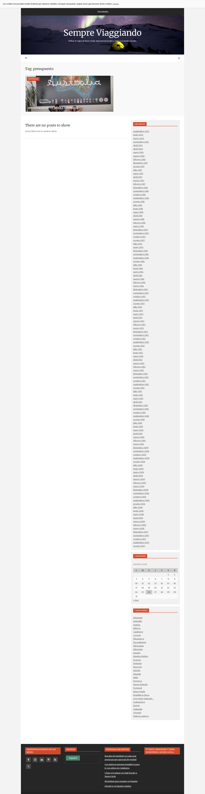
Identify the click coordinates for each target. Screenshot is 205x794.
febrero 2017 (139, 184)
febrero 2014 (139, 282)
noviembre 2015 (141, 233)
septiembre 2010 (141, 416)
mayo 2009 (138, 472)
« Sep (135, 600)
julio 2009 (138, 465)
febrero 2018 (139, 159)
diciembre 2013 (140, 289)
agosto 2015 (139, 240)
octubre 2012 (139, 338)
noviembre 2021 (141, 142)
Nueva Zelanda (140, 684)
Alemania (137, 617)
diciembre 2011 (140, 374)
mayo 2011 (138, 398)
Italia (135, 677)
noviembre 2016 (141, 191)
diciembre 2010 (140, 405)
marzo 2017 (138, 180)
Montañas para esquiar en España (121, 781)
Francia (137, 660)
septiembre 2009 (141, 458)
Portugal (137, 688)
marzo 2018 (138, 156)
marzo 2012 (138, 363)
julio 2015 (137, 244)
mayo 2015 (138, 247)
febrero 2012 (139, 367)
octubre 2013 (139, 296)
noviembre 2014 (141, 254)
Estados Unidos (140, 656)
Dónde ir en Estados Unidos (118, 786)
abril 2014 (137, 275)
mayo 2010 (138, 430)
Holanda (137, 663)
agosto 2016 (139, 201)
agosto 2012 (139, 346)
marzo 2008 (139, 521)
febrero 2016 (139, 223)
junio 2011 (138, 395)
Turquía (137, 712)
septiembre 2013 (141, 300)
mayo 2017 (138, 173)
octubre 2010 (139, 412)
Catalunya (138, 632)
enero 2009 (138, 486)
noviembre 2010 (141, 409)
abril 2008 (138, 518)
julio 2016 (137, 205)
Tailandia (137, 709)
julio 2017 (137, 170)
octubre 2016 (139, 194)
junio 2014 (138, 268)
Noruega (137, 681)
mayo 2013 (138, 314)
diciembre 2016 (140, 187)
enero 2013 (138, 328)
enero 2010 (138, 444)
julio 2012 (137, 349)
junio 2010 (138, 426)
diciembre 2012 (140, 331)
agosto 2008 (139, 504)
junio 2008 (138, 511)
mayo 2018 (138, 152)
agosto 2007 (139, 546)
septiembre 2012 (141, 342)
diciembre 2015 (140, 230)
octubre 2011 (139, 381)
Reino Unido (139, 691)
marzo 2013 (138, 321)
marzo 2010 (138, 437)
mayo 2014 (138, 272)
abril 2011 (137, 402)
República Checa (141, 695)
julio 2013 (137, 307)
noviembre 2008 (141, 493)
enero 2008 (138, 528)
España (136, 653)
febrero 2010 (139, 440)
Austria (136, 625)
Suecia (136, 705)
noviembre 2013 (141, 293)
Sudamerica (139, 702)
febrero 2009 (139, 483)
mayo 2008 (138, 514)
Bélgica (136, 628)
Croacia (137, 635)
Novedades (102, 11)
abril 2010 (137, 433)
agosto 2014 (139, 261)
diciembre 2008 (140, 490)
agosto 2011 (138, 388)
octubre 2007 (139, 539)
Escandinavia (139, 642)
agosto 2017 (138, 166)
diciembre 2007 (140, 532)
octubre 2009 (139, 454)
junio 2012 (138, 353)
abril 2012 (137, 360)
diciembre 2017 (140, 163)
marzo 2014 (138, 279)
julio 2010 (137, 423)
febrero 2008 (139, 525)
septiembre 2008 (141, 500)
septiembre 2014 (141, 258)
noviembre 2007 (141, 535)
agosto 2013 (139, 303)
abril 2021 (138, 145)
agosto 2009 (139, 461)
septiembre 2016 (141, 198)
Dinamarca (138, 639)
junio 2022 (138, 135)
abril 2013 (137, 317)
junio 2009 (138, 469)
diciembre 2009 (140, 448)
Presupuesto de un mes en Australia (53, 108)
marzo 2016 (138, 219)
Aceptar (116, 4)
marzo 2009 (139, 479)
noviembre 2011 (141, 377)
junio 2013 (138, 310)
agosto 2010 (139, 419)
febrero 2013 (139, 324)
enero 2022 (138, 138)
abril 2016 (137, 215)
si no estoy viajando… (143, 698)
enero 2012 (138, 370)
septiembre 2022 (141, 131)
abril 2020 (138, 149)
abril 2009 (138, 476)
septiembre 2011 (141, 384)
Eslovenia (138, 649)
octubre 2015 (139, 237)
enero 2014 (138, 286)
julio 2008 (138, 507)
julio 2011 (137, 391)
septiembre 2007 (141, 542)
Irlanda (136, 670)
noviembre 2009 (141, 451)
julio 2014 (137, 265)
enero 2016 (138, 226)
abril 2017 (137, 177)
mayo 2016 (138, 212)
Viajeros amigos (141, 716)
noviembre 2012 (141, 335)
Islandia (137, 674)
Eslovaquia (138, 646)
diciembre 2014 (140, 251)
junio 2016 (138, 208)
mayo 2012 (138, 356)
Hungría (137, 667)
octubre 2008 (139, 497)
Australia (33, 79)
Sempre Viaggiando (102, 34)
